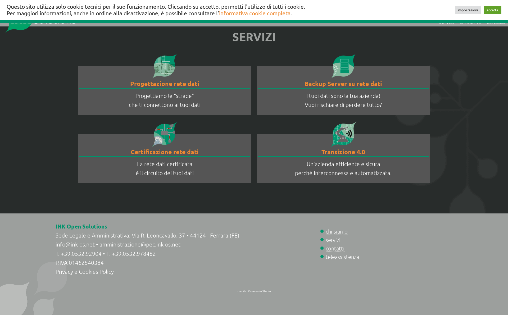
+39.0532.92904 (81, 253)
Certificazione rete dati (165, 152)
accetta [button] (492, 10)
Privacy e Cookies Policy (85, 271)
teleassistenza (342, 257)
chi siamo (337, 232)
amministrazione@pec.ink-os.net (139, 244)
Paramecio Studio (259, 291)
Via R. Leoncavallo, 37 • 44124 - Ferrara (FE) (185, 235)
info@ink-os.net (75, 244)
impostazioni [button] (468, 10)
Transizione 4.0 (343, 152)
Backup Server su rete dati (343, 84)
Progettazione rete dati (164, 84)
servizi (333, 240)
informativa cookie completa (255, 13)
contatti (335, 248)
